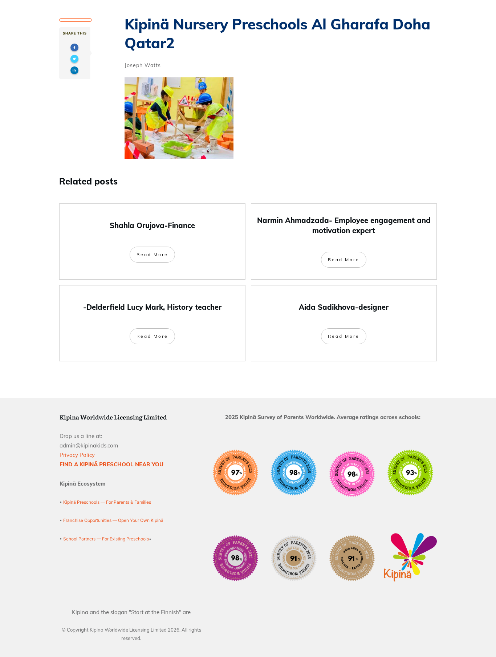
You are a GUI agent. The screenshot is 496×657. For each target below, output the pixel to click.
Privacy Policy (77, 454)
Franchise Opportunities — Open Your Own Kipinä (112, 520)
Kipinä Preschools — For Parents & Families (107, 502)
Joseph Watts (143, 65)
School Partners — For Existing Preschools (106, 539)
